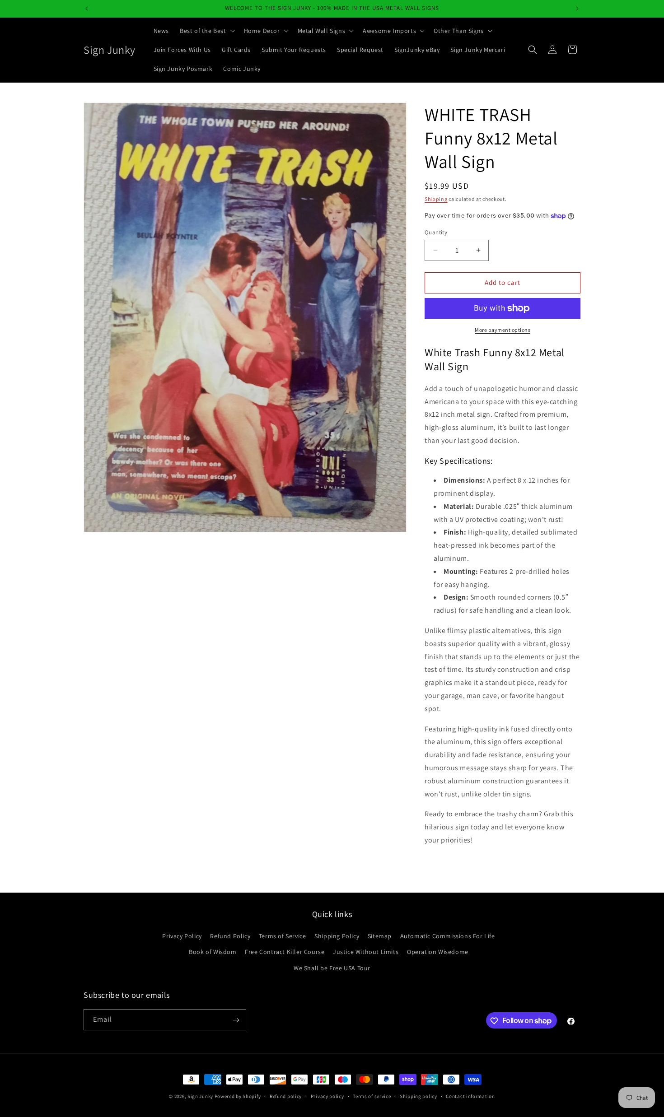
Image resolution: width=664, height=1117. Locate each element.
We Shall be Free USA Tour (332, 968)
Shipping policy (418, 1096)
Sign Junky (200, 1096)
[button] (206, 30)
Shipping (436, 198)
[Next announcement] (577, 8)
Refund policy (286, 1096)
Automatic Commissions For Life (447, 936)
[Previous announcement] (87, 8)
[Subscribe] (236, 1020)
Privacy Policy (181, 936)
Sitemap (380, 936)
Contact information (470, 1096)
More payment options (502, 329)
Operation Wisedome (437, 952)
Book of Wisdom (212, 952)
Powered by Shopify (238, 1096)
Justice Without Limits (365, 952)
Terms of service (372, 1096)
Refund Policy (230, 936)
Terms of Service (282, 936)
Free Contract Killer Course (284, 952)
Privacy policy (327, 1096)
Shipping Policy (336, 936)
